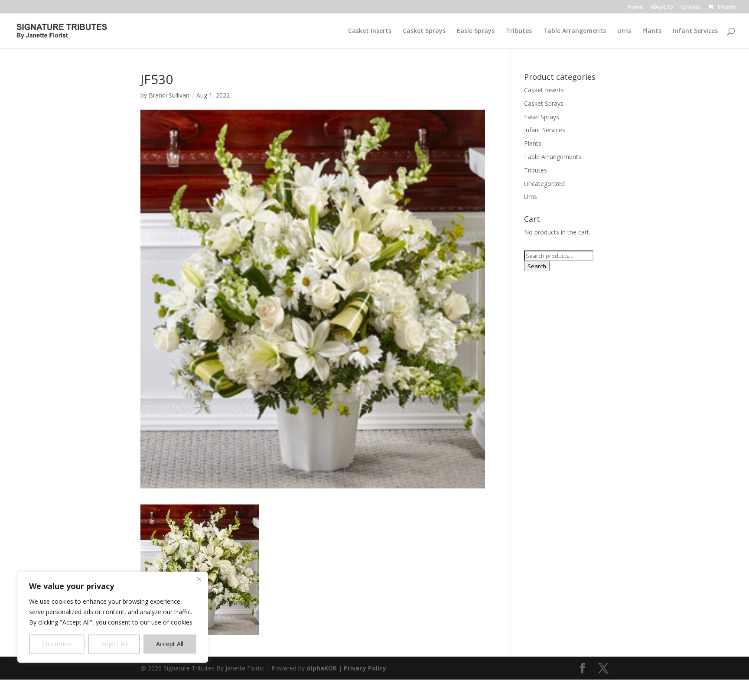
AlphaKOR (321, 668)
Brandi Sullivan (169, 95)
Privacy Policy (365, 668)
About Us (662, 7)
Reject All (114, 644)
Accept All (169, 644)
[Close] (199, 579)
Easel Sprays (541, 117)
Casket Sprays (424, 31)
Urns (624, 31)
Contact (690, 7)
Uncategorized (544, 183)
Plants (651, 31)
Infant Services (695, 31)
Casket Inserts (369, 31)
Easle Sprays (476, 31)
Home (635, 7)
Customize (57, 644)
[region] (112, 617)
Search (537, 266)
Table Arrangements (574, 31)
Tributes (519, 31)
